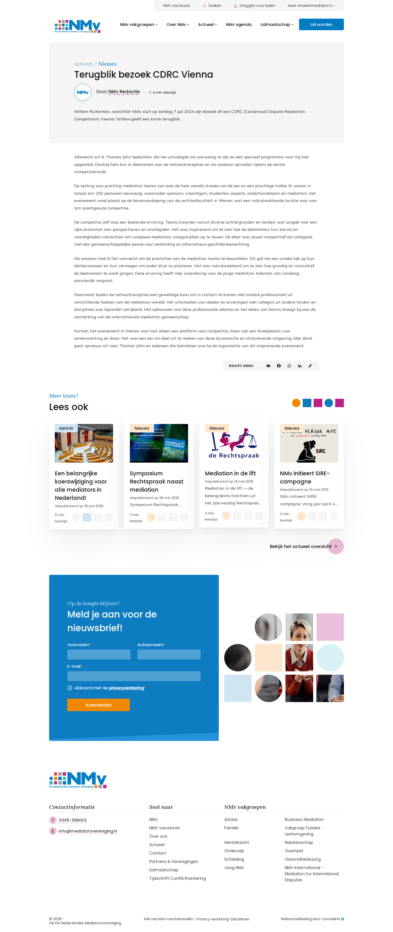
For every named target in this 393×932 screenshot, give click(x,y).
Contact (157, 853)
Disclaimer (240, 919)
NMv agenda (239, 24)
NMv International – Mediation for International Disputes (312, 874)
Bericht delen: (241, 365)
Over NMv (176, 24)
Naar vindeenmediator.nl (310, 5)
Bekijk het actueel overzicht (301, 546)
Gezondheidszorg (303, 859)
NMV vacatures (176, 5)
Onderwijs (234, 851)
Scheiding (234, 859)
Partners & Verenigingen (173, 861)
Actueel (206, 24)
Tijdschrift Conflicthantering (177, 878)
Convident (331, 919)
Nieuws (107, 63)
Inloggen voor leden (257, 5)
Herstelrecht (236, 842)
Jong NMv (234, 867)
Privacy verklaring (212, 919)
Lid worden (321, 24)
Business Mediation (304, 819)
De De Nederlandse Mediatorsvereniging (85, 923)
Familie (231, 828)
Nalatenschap (299, 842)
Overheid (294, 851)
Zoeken (214, 5)
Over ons (158, 836)
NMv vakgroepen (137, 24)
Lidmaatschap (275, 24)
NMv (153, 819)
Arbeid (230, 819)
